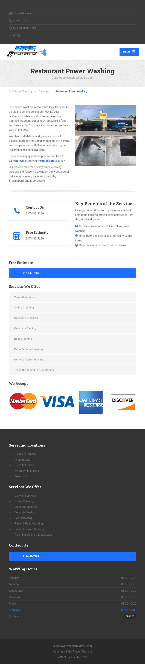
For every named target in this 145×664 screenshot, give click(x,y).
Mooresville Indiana (26, 470)
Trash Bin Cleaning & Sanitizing (34, 370)
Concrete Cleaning (26, 318)
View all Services (24, 297)
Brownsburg (21, 476)
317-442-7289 (30, 273)
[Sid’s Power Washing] (26, 51)
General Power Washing (29, 359)
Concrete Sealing (25, 328)
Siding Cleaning (24, 307)
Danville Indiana (24, 465)
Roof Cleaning (23, 338)
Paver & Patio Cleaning (28, 349)
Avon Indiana (22, 459)
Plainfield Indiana (25, 454)
